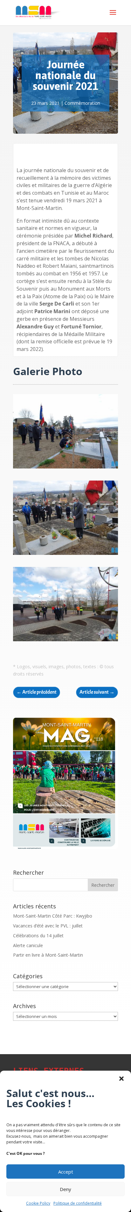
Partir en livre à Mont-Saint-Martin (48, 955)
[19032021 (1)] (65, 641)
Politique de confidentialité (77, 1203)
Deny (65, 1189)
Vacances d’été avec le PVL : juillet (48, 926)
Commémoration (82, 103)
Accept (65, 1171)
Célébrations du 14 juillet (38, 936)
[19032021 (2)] (65, 468)
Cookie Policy (38, 1203)
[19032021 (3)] (65, 555)
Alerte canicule (28, 945)
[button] (121, 1078)
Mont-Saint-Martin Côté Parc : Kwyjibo (52, 916)
